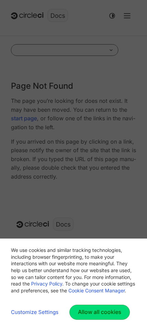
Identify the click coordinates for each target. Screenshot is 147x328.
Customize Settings (34, 312)
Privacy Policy (46, 284)
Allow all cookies (99, 311)
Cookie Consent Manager (96, 290)
